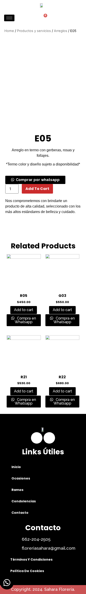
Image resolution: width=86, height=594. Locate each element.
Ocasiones (20, 478)
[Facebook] (36, 438)
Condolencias (23, 501)
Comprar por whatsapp (38, 180)
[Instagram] (49, 438)
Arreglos (60, 31)
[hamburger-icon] (9, 18)
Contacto (19, 512)
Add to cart (37, 188)
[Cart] (43, 18)
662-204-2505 (36, 539)
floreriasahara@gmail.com (48, 548)
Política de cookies (27, 571)
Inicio (16, 467)
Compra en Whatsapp (25, 320)
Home (9, 31)
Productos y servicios (34, 31)
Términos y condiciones (31, 559)
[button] (35, 179)
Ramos (17, 489)
